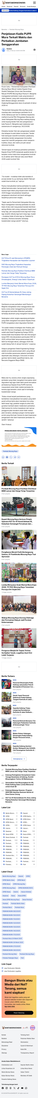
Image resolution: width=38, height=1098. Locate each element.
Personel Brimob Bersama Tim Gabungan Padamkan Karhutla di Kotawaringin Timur (24, 723)
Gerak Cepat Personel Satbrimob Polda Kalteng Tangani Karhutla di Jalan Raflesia (22, 697)
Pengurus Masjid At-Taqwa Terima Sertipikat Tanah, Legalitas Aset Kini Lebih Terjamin (17, 653)
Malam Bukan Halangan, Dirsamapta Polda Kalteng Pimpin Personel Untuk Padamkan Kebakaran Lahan (23, 735)
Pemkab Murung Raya (10, 451)
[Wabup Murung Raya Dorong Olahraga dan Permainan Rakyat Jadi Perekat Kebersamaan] (19, 605)
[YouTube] (22, 1088)
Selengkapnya (17, 759)
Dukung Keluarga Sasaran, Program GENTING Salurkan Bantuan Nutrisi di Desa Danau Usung (19, 792)
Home (3, 6)
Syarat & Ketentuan (27, 1045)
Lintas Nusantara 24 (8, 1068)
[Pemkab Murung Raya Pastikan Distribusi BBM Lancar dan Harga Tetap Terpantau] (19, 476)
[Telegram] (14, 457)
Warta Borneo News (8, 1072)
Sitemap (4, 1053)
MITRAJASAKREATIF (11, 1093)
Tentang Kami (25, 1035)
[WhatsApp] (3, 457)
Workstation (24, 1042)
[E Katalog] (25, 1028)
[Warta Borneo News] (13, 2)
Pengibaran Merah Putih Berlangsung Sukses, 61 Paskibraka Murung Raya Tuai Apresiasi (19, 554)
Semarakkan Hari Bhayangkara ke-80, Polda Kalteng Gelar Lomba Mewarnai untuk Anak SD (19, 785)
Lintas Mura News (26, 1068)
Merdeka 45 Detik (26, 1075)
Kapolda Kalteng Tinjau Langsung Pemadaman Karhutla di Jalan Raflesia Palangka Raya (22, 710)
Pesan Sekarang (19, 1013)
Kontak (4, 1035)
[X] (10, 457)
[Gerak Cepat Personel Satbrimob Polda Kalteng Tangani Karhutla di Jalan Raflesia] (6, 697)
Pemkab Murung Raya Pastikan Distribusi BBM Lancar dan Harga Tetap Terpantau (18, 272)
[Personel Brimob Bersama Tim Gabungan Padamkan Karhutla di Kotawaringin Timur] (6, 722)
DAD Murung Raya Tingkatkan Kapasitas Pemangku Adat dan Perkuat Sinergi (16, 265)
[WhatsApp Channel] (26, 1088)
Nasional (9, 6)
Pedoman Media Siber (28, 1038)
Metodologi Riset (7, 1042)
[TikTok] (18, 1088)
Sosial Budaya (31, 6)
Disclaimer (5, 1045)
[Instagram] (6, 1088)
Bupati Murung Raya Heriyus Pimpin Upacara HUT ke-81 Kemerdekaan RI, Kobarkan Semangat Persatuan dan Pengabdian (17, 521)
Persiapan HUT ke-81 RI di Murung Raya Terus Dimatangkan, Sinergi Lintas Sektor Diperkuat (18, 278)
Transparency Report (27, 1053)
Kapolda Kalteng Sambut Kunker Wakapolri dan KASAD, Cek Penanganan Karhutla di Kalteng (24, 748)
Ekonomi (22, 6)
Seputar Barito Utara (27, 1065)
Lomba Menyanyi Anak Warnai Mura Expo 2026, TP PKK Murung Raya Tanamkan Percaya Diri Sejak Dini (19, 285)
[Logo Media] (11, 1028)
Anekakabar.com (7, 1065)
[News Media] (32, 1028)
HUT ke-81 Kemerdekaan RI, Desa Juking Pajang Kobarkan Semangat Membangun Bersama (16, 294)
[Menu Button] (34, 3)
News (14, 680)
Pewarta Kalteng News (9, 1079)
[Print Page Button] (34, 50)
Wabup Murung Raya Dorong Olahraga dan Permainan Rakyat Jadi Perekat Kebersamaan (18, 620)
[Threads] (10, 1088)
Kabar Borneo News (8, 1075)
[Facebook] (7, 457)
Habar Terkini (25, 1072)
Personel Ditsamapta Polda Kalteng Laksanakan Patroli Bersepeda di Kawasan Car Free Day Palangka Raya (23, 685)
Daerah (16, 6)
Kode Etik (24, 1049)
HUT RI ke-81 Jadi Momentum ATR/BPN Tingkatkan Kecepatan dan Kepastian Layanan (18, 259)
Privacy (4, 1049)
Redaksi (4, 1038)
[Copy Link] (18, 457)
